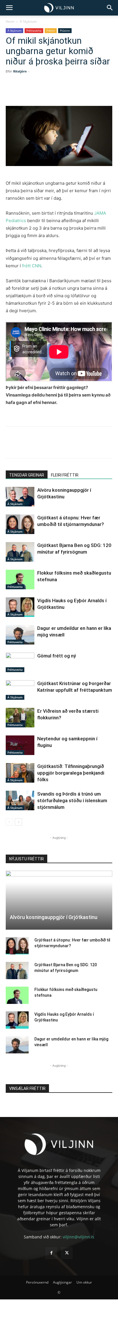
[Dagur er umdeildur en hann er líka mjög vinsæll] (20, 635)
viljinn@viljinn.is (78, 1237)
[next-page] (18, 822)
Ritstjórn (20, 71)
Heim (10, 21)
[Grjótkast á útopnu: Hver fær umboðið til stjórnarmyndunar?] (20, 524)
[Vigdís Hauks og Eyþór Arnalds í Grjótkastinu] (20, 607)
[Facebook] (29, 92)
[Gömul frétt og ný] (20, 662)
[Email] (82, 92)
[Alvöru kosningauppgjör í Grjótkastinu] (20, 497)
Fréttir (50, 30)
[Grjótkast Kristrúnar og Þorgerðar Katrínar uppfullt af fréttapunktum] (20, 690)
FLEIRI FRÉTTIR (64, 475)
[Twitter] (42, 92)
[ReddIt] (69, 92)
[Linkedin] (56, 92)
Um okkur (84, 1282)
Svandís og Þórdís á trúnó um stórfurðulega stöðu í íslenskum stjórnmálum (72, 800)
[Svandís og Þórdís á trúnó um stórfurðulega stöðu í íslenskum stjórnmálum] (20, 801)
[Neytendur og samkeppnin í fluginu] (20, 745)
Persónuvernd (37, 1282)
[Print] (95, 92)
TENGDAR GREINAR (26, 475)
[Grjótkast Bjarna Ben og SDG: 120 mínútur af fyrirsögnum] (20, 552)
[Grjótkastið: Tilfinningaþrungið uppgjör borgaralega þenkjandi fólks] (20, 773)
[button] (9, 8)
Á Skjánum (28, 21)
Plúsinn (65, 30)
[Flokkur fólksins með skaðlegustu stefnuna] (20, 580)
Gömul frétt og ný (56, 656)
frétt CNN (31, 265)
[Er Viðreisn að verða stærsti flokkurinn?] (20, 718)
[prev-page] (9, 822)
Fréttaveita (34, 30)
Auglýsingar (62, 1282)
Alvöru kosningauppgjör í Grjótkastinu (53, 917)
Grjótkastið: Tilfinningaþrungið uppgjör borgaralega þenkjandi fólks (70, 772)
